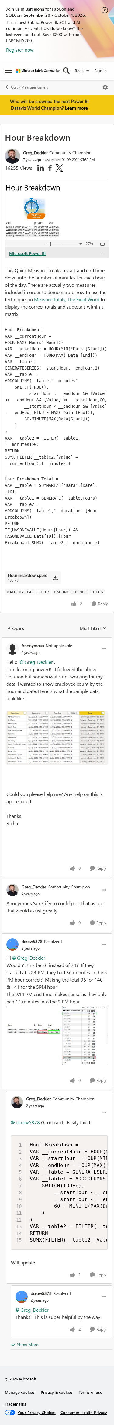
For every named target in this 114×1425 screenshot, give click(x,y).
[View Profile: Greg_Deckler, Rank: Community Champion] (12, 156)
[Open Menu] (105, 87)
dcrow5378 (32, 941)
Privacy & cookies (57, 1392)
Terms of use (90, 1392)
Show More (27, 1344)
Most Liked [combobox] (93, 628)
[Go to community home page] (38, 71)
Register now (20, 49)
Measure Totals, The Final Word (66, 299)
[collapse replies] (57, 640)
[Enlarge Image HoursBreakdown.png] (57, 1035)
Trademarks (15, 1404)
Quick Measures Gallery (29, 87)
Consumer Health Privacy (83, 1412)
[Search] (66, 70)
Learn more (76, 108)
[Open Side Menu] (8, 70)
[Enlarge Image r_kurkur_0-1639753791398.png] (57, 738)
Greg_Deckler (35, 153)
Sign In (100, 70)
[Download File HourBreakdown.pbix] (55, 577)
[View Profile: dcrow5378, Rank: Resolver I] (12, 944)
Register (82, 70)
